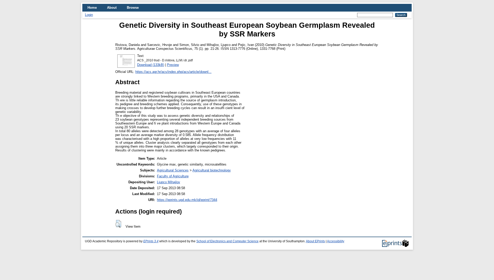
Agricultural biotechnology (211, 170)
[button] (118, 224)
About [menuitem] (112, 7)
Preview (173, 65)
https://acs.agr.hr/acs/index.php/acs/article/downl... (173, 72)
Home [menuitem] (92, 7)
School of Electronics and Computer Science (227, 241)
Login (89, 15)
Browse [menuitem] (133, 7)
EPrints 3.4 (150, 241)
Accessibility (335, 241)
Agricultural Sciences (173, 170)
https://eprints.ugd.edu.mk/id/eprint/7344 (187, 200)
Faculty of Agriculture (173, 176)
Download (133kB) (150, 65)
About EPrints (315, 241)
